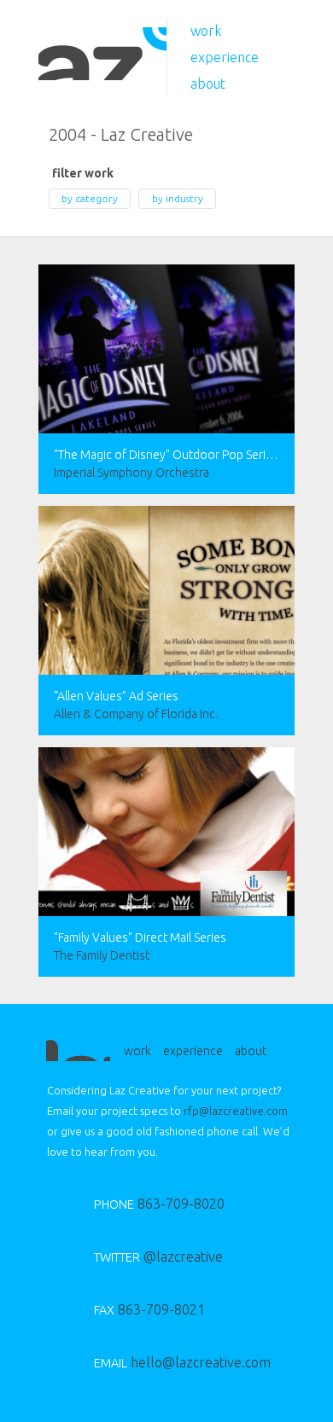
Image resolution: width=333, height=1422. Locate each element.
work (206, 30)
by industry (177, 198)
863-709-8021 (149, 1309)
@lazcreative (158, 1256)
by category (89, 198)
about (207, 83)
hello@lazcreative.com (168, 1362)
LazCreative (102, 53)
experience (224, 57)
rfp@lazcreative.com (236, 1111)
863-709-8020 (159, 1203)
